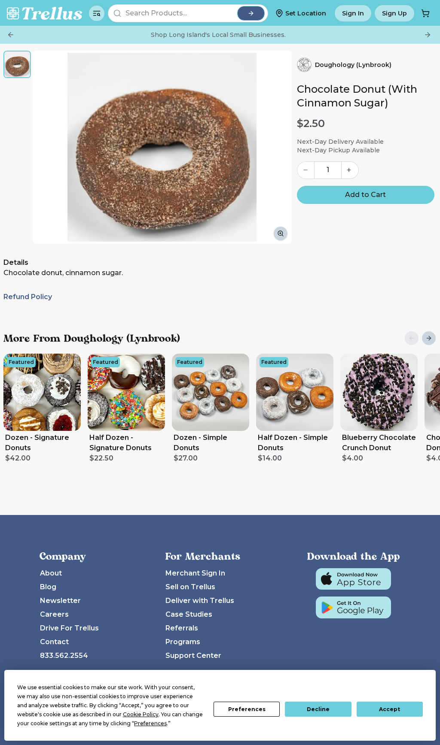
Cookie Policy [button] (141, 714)
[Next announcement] (427, 34)
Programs (182, 642)
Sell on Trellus (190, 587)
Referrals (181, 628)
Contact (54, 642)
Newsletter (60, 601)
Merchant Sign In (195, 573)
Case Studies (188, 614)
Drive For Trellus (69, 628)
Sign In (353, 13)
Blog (48, 587)
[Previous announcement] (10, 34)
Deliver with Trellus (199, 601)
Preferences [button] (150, 723)
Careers (54, 614)
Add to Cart (365, 195)
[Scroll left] (412, 338)
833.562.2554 (64, 655)
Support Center (193, 655)
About (51, 573)
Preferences (247, 709)
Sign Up (394, 13)
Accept (389, 709)
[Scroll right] (429, 338)
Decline (318, 709)
